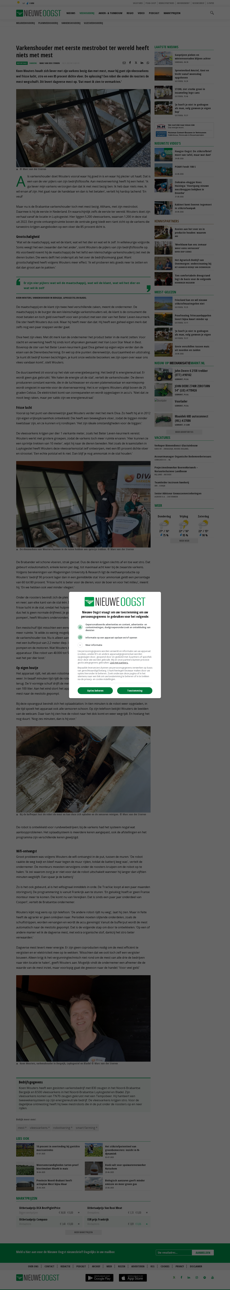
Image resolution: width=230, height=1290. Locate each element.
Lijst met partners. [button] (119, 662)
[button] (115, 645)
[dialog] (115, 645)
